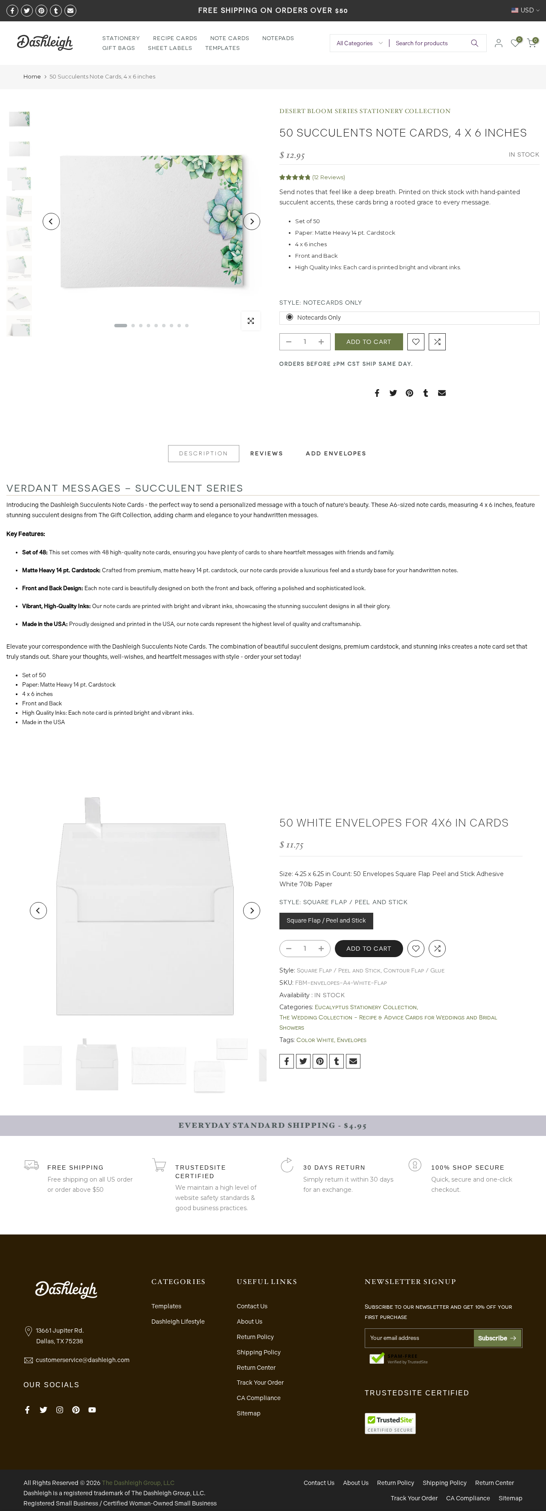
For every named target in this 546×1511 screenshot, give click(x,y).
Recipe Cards (175, 38)
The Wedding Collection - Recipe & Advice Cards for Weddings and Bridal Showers (388, 1022)
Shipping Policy (259, 1352)
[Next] (251, 221)
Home (32, 76)
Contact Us (252, 1306)
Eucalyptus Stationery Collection (366, 1007)
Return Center (256, 1367)
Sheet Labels (170, 48)
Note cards (230, 38)
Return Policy (255, 1336)
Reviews (267, 453)
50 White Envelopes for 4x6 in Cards (394, 823)
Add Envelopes (336, 453)
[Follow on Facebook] (27, 1410)
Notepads (278, 38)
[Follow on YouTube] (92, 1410)
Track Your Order (260, 1382)
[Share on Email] (70, 11)
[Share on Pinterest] (41, 11)
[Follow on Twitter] (43, 1410)
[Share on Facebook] (12, 11)
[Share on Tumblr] (56, 11)
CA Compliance (259, 1398)
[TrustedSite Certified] (399, 1358)
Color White (315, 1039)
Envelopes (351, 1039)
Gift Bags (118, 48)
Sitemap (249, 1413)
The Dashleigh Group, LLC (138, 1482)
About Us (249, 1321)
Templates (222, 48)
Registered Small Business (60, 1503)
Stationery (121, 38)
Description (203, 453)
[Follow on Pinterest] (76, 1410)
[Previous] (51, 221)
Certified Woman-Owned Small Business (160, 1503)
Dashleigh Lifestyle (178, 1321)
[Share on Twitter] (27, 11)
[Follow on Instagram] (60, 1410)
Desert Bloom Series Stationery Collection (365, 111)
